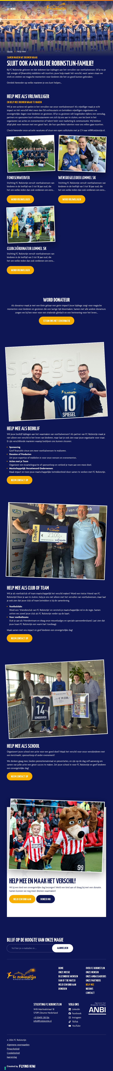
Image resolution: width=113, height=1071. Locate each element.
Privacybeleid (13, 1048)
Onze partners (93, 980)
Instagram (76, 1017)
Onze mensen (92, 972)
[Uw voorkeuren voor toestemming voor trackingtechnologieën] (5, 1068)
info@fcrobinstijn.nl (43, 1021)
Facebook (76, 1013)
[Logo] (56, 6)
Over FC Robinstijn (95, 968)
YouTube (76, 1025)
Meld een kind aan (67, 984)
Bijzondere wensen (68, 976)
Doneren (62, 988)
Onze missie (64, 972)
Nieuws (89, 988)
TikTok (75, 1021)
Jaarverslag (12, 1057)
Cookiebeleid (13, 1053)
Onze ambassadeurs (96, 976)
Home (60, 968)
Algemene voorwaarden (18, 1044)
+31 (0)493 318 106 (41, 1017)
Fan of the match (66, 980)
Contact (90, 993)
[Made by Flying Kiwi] (56, 1064)
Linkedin (76, 1009)
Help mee (90, 984)
